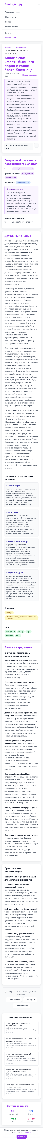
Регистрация (10, 37)
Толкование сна (20, 48)
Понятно (21, 1137)
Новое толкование (30, 75)
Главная (8, 48)
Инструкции (10, 17)
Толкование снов (12, 12)
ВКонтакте (15, 999)
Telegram (31, 999)
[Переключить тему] (33, 4)
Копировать (22, 1005)
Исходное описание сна (17, 146)
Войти (8, 33)
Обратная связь (12, 26)
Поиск (8, 22)
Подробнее (27, 1132)
